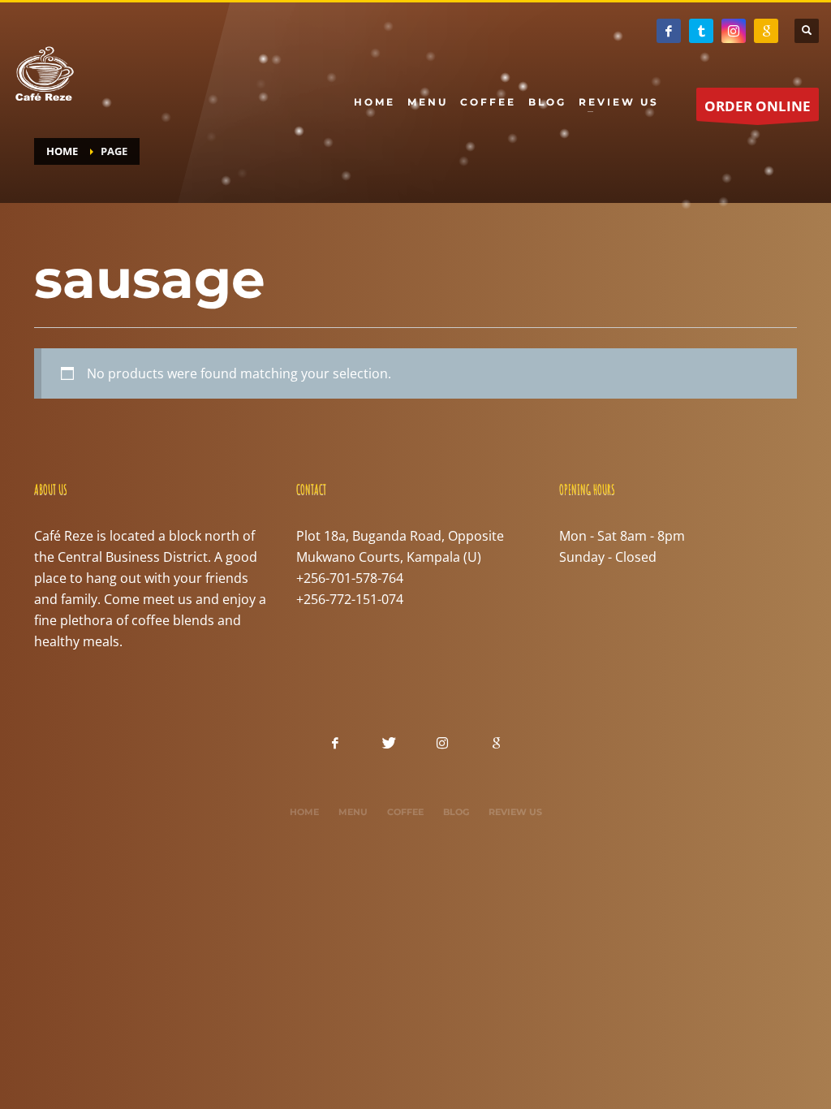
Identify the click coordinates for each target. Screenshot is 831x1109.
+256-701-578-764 (349, 578)
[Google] (766, 31)
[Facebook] (669, 31)
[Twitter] (701, 31)
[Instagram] (733, 31)
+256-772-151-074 (349, 599)
